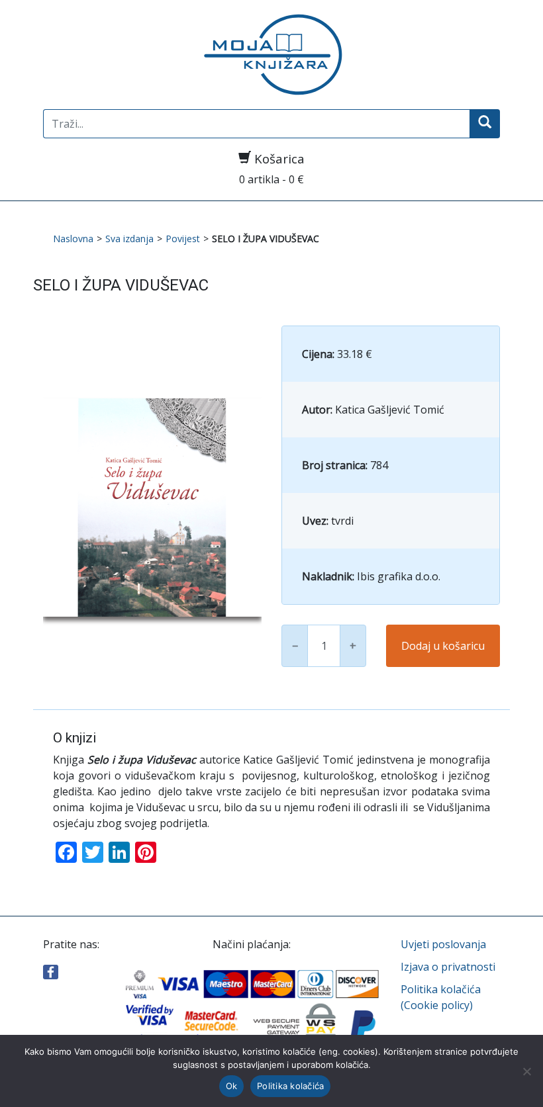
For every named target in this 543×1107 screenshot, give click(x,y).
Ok (232, 1086)
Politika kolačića (290, 1086)
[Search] (484, 123)
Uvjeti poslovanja (443, 944)
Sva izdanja (129, 238)
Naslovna (73, 238)
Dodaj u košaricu (443, 646)
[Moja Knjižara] (271, 54)
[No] (526, 1071)
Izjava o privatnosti (448, 966)
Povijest (183, 238)
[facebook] (50, 970)
